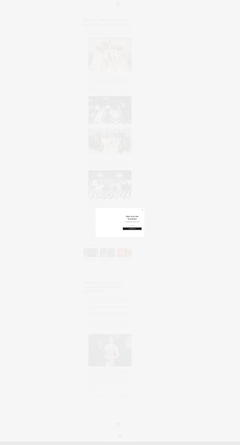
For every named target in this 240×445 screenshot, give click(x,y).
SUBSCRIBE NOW (132, 228)
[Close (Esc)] (142, 210)
